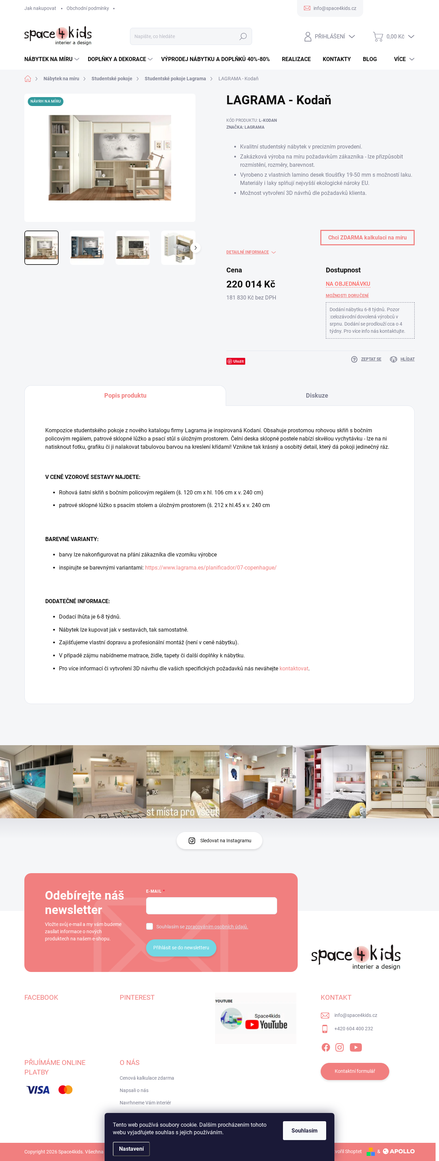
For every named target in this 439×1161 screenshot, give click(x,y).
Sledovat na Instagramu (225, 840)
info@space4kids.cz (355, 1015)
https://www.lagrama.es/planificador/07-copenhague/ (211, 567)
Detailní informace (247, 252)
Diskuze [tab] (317, 395)
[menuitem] (52, 59)
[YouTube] (356, 1046)
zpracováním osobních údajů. (217, 926)
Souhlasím (305, 1130)
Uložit (238, 361)
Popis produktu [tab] (125, 395)
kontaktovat (294, 668)
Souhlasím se (202, 926)
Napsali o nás (134, 1090)
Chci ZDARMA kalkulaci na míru (367, 237)
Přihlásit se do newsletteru (181, 947)
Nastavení (131, 1149)
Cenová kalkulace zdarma (147, 1078)
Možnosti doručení (347, 295)
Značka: (245, 127)
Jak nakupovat (40, 8)
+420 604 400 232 (353, 1028)
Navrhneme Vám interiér (145, 1102)
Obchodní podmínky (88, 8)
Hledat (243, 36)
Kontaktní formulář (355, 1071)
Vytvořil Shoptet (345, 1151)
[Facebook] (326, 1046)
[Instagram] (339, 1046)
